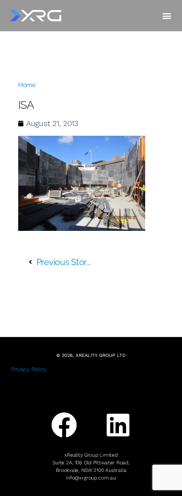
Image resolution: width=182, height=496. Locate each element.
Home (27, 85)
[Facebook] (64, 425)
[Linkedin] (117, 425)
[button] (167, 15)
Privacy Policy (29, 369)
